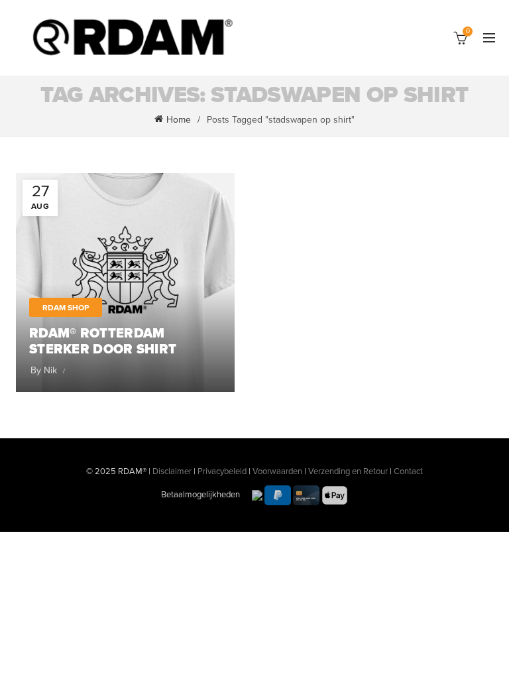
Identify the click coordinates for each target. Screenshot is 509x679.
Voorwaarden (277, 471)
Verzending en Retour (348, 471)
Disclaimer (172, 471)
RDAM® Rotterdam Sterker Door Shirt (102, 341)
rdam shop (65, 307)
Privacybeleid (222, 471)
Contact (408, 471)
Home (178, 119)
